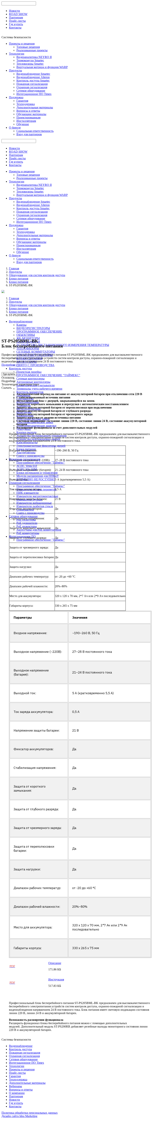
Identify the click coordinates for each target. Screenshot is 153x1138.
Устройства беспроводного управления (41, 435)
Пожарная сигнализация (32, 83)
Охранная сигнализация (31, 87)
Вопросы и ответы (28, 110)
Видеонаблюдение (20, 321)
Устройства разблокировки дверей (38, 439)
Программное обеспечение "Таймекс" (40, 462)
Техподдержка (25, 104)
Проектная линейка (28, 371)
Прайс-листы (17, 20)
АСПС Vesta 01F (26, 465)
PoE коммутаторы (27, 533)
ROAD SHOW (18, 14)
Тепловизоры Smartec (30, 63)
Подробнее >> (10, 364)
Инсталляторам (26, 120)
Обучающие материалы (31, 114)
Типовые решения (28, 47)
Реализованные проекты (32, 50)
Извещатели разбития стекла (34, 506)
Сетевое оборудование (30, 90)
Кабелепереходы (27, 442)
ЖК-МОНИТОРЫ (28, 338)
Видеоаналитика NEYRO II (34, 57)
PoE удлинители (26, 523)
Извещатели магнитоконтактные (37, 496)
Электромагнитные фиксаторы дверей (40, 445)
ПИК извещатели (27, 492)
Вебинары (15, 1086)
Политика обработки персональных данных (29, 1112)
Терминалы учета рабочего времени (39, 388)
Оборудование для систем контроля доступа (37, 275)
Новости (14, 10)
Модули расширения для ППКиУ (37, 476)
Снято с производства (30, 455)
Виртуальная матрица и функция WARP (42, 67)
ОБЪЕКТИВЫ (25, 334)
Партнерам (16, 17)
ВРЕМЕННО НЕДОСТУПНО (35, 479)
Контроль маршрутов (29, 392)
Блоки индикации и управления (36, 472)
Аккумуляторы (25, 452)
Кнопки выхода (26, 432)
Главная (14, 268)
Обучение (22, 124)
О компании (17, 1093)
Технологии (16, 53)
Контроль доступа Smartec (33, 80)
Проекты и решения (22, 43)
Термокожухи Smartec (30, 60)
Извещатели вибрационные (34, 502)
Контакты (15, 27)
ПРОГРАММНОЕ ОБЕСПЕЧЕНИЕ (39, 331)
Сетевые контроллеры (30, 378)
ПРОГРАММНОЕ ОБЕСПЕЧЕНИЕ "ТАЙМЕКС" (48, 375)
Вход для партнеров (29, 134)
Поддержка (16, 97)
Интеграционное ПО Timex (33, 94)
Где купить (16, 24)
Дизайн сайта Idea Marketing (19, 1116)
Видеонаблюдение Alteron (33, 77)
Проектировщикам (28, 117)
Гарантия (22, 100)
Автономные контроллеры (33, 382)
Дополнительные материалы (34, 107)
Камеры (21, 324)
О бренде (15, 127)
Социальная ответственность (35, 130)
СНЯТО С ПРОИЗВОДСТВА (35, 365)
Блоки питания (18, 278)
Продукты (15, 70)
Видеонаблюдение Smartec (33, 73)
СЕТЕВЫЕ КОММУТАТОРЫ (35, 351)
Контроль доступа (20, 368)
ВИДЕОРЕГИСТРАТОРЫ (33, 328)
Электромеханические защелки (36, 425)
